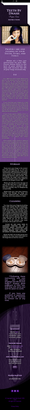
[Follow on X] (18, 391)
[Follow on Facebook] (12, 391)
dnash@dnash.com (17, 346)
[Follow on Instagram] (15, 391)
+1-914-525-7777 (16, 348)
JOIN (14, 367)
